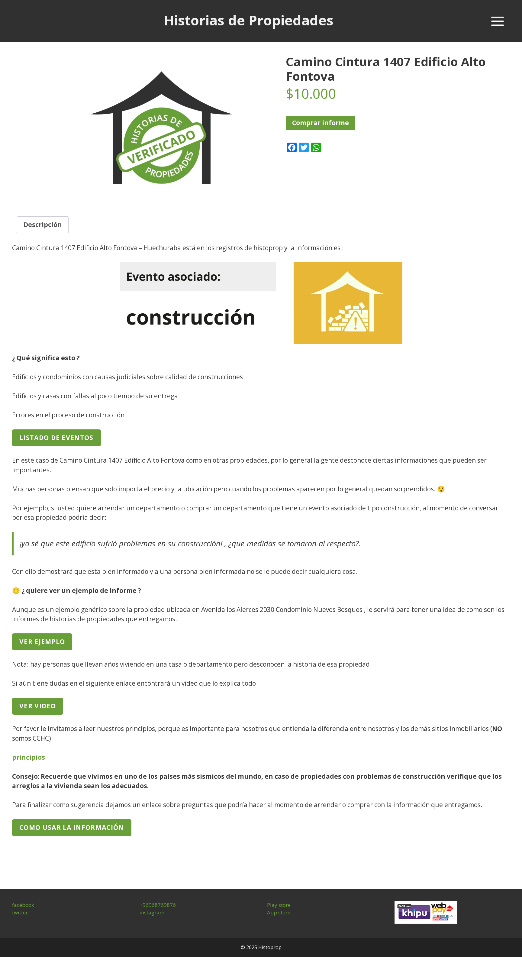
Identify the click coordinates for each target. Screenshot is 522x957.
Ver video (37, 706)
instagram (152, 912)
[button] (497, 21)
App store (278, 912)
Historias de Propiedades (249, 20)
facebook (23, 904)
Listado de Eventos (56, 437)
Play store (279, 904)
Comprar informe (320, 122)
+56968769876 (158, 904)
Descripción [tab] (43, 224)
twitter (20, 912)
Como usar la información (71, 827)
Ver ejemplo (42, 641)
